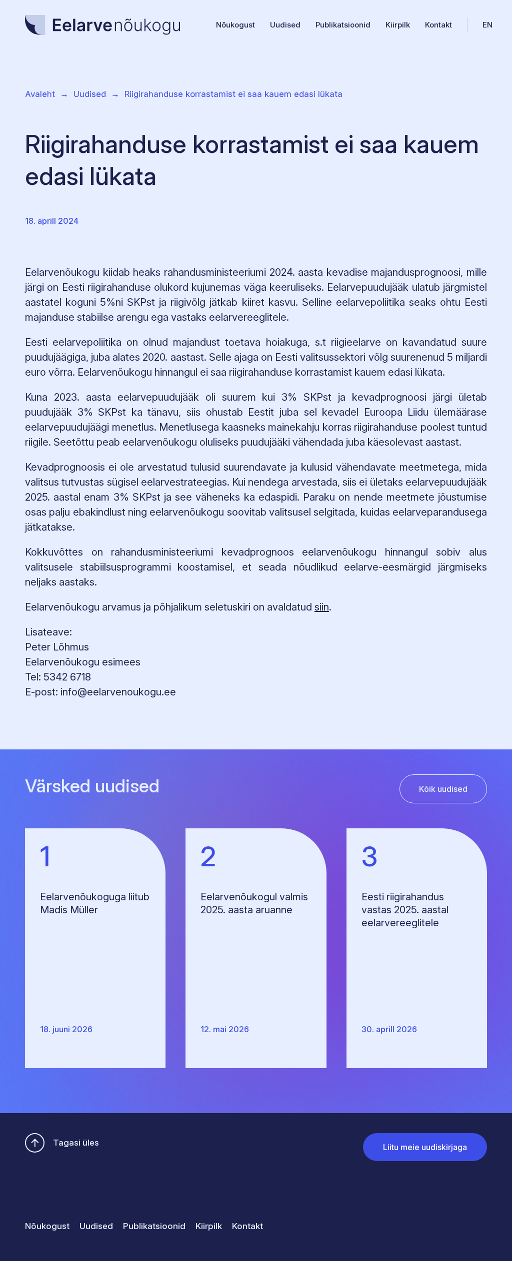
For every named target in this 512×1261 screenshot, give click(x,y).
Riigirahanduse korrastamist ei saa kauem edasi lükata (233, 94)
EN (487, 24)
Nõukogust (235, 24)
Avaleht (40, 94)
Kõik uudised (443, 789)
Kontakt (438, 24)
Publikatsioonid (343, 24)
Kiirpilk (398, 24)
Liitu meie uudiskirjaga (425, 1147)
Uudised (285, 24)
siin (321, 607)
